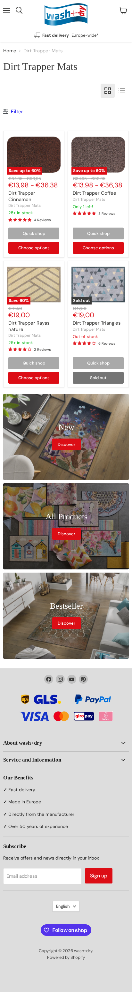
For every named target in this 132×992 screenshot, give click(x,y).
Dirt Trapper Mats (24, 205)
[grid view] (108, 91)
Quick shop (34, 233)
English (63, 906)
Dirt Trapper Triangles (97, 323)
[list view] (122, 91)
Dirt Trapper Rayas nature (29, 326)
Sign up (98, 875)
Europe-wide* (84, 35)
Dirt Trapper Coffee (94, 193)
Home (9, 51)
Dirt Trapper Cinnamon (21, 196)
